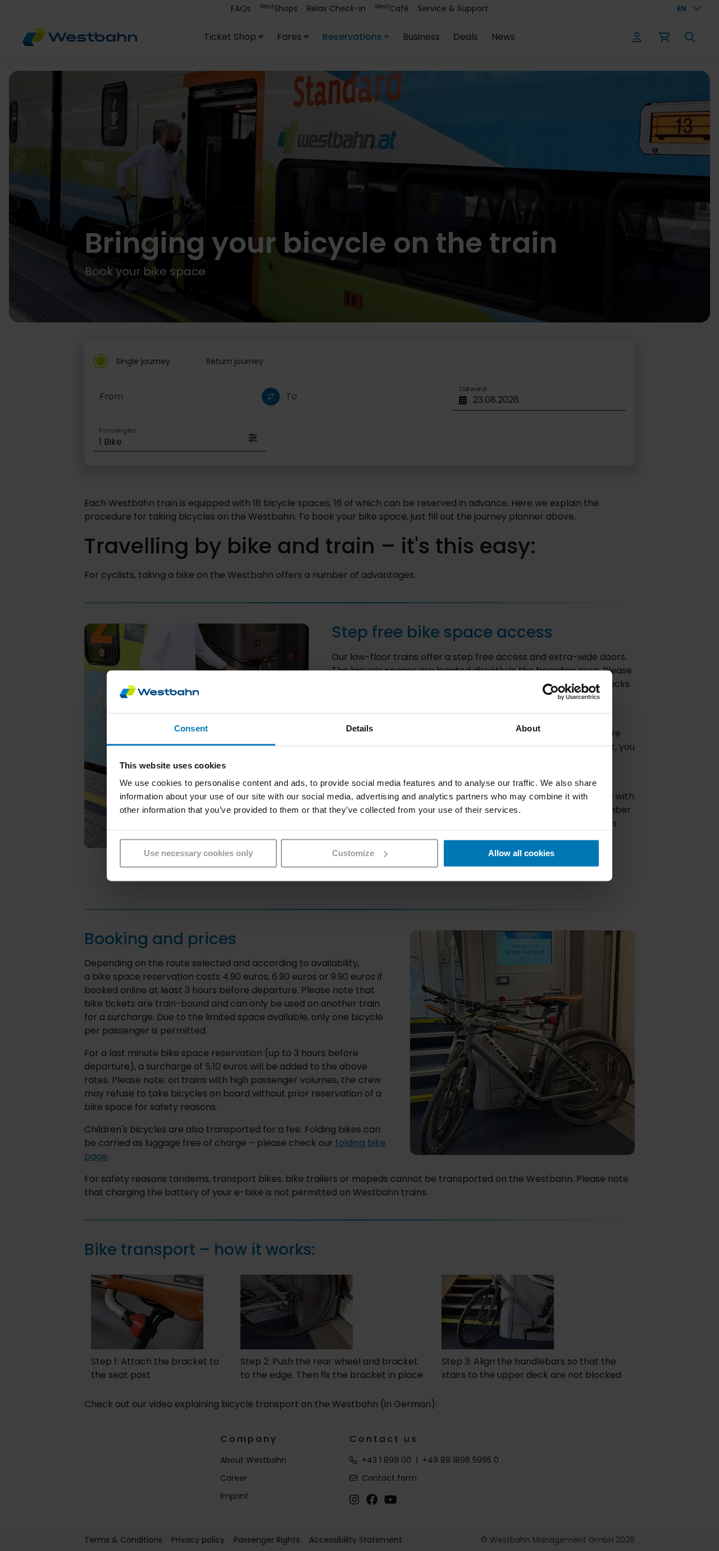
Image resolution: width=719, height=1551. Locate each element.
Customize (353, 853)
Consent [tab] (191, 729)
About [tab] (528, 729)
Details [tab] (360, 729)
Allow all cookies (521, 853)
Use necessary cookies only (198, 853)
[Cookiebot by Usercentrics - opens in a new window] (551, 691)
